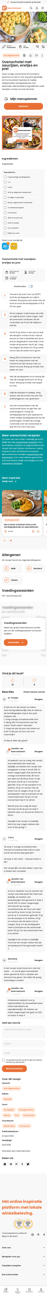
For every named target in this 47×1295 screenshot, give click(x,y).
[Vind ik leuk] (31, 55)
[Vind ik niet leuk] (36, 55)
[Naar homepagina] (11, 8)
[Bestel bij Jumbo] (13, 246)
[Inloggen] (36, 8)
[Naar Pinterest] (38, 1235)
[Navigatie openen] (42, 8)
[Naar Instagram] (32, 1235)
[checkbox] (30, 286)
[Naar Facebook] (44, 1235)
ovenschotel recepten (26, 442)
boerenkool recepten (12, 463)
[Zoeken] (31, 8)
